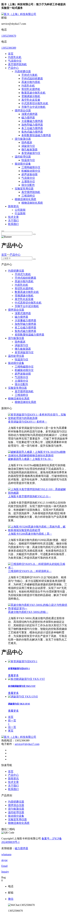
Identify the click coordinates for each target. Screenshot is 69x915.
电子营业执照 (28, 842)
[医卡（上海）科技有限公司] (18, 14)
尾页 (10, 730)
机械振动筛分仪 (30, 170)
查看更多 (13, 675)
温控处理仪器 (23, 156)
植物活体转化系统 (25, 199)
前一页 (12, 720)
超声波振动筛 (29, 174)
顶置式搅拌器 (29, 114)
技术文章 (13, 217)
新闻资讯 (13, 206)
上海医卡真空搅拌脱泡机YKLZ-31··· (29, 496)
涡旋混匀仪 (28, 146)
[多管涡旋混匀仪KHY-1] (22, 661)
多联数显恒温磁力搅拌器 (36, 135)
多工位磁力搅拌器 (32, 128)
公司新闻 (20, 209)
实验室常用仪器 (24, 188)
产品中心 (13, 67)
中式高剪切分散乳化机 (34, 103)
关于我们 (13, 220)
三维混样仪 (28, 195)
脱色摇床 (26, 142)
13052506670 (8, 35)
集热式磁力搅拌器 (32, 131)
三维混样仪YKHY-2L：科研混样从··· (30, 571)
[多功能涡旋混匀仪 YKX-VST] (26, 679)
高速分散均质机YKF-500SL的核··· (28, 612)
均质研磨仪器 (23, 71)
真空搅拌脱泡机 (17, 64)
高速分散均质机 (30, 82)
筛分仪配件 (28, 185)
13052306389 (8, 47)
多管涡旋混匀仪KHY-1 (19, 668)
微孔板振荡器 (29, 149)
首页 (10, 53)
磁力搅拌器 (28, 117)
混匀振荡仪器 (23, 138)
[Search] (2, 231)
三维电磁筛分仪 (30, 167)
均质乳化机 (14, 57)
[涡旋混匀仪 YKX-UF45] (23, 696)
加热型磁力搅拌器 (32, 124)
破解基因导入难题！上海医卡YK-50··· (30, 459)
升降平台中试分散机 (33, 106)
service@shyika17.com (27, 744)
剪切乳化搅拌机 (30, 89)
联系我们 (13, 224)
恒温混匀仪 (28, 160)
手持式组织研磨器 (32, 78)
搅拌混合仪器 (23, 110)
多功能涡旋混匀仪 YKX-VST (22, 686)
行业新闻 (20, 213)
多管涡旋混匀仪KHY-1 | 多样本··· (27, 421)
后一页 (12, 727)
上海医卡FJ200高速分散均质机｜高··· (30, 533)
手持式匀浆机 (29, 75)
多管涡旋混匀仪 (30, 153)
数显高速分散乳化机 (33, 92)
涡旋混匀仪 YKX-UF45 (19, 704)
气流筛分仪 (14, 60)
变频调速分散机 (30, 96)
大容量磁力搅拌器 (32, 121)
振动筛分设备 (23, 163)
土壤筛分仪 (28, 181)
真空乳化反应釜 (30, 99)
